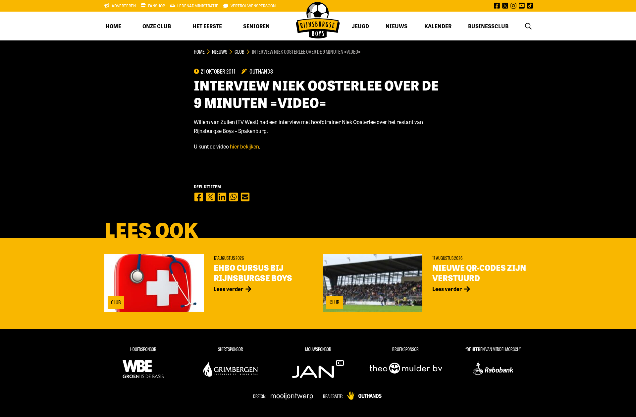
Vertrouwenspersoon (253, 6)
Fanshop (156, 6)
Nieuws (396, 26)
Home (113, 26)
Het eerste (207, 26)
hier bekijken (244, 146)
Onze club (156, 26)
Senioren (256, 26)
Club (239, 51)
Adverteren (124, 6)
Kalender (437, 26)
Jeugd (360, 26)
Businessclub (488, 26)
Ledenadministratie (197, 6)
